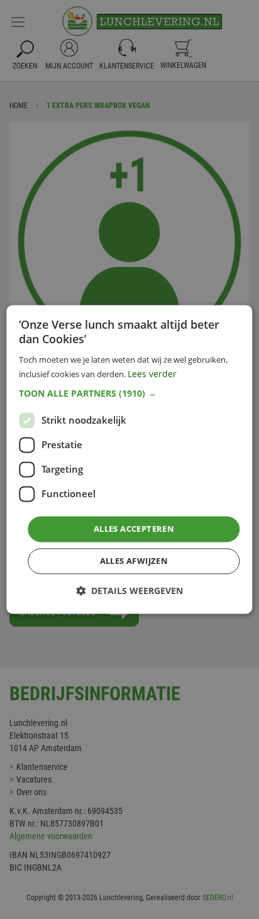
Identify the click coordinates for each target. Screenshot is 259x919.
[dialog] (129, 459)
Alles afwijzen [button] (134, 561)
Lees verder (152, 374)
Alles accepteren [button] (134, 528)
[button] (129, 393)
